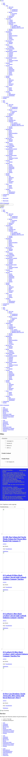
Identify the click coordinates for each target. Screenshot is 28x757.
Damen (10, 33)
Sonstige (8, 76)
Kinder (13, 14)
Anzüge (10, 67)
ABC (7, 5)
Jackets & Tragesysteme (11, 57)
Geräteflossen (14, 9)
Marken (10, 37)
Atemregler (8, 18)
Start (4, 3)
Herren (10, 34)
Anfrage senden (22, 470)
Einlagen (11, 46)
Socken (10, 73)
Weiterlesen (5, 551)
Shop (4, 4)
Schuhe (10, 72)
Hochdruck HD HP (15, 26)
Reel (10, 93)
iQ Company (10, 461)
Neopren (8, 65)
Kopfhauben (11, 70)
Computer (11, 52)
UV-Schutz (11, 39)
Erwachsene (14, 13)
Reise (10, 82)
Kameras (8, 63)
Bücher (7, 44)
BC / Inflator (14, 25)
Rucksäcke (11, 83)
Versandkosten (8, 548)
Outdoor (10, 38)
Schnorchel (11, 16)
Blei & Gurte (9, 40)
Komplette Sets (12, 22)
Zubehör (10, 17)
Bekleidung (8, 31)
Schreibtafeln (12, 95)
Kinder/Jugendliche (13, 35)
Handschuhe (11, 69)
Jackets (10, 59)
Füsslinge (11, 68)
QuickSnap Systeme (13, 60)
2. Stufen (11, 21)
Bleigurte (11, 42)
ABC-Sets (11, 7)
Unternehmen (6, 97)
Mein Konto (5, 198)
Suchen (2, 206)
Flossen (10, 8)
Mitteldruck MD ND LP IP (17, 27)
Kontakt (5, 98)
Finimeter (11, 54)
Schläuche (11, 24)
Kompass (11, 55)
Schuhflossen (14, 11)
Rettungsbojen (12, 94)
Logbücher (11, 47)
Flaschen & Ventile (10, 48)
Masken (10, 12)
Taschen (10, 29)
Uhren (7, 86)
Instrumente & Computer (11, 51)
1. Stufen (11, 20)
